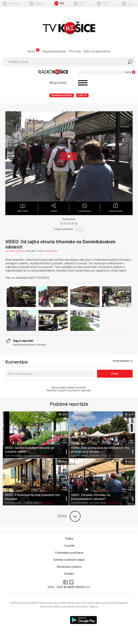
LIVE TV (82, 95)
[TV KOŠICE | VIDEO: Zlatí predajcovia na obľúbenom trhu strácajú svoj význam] (102, 434)
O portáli (69, 545)
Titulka (69, 538)
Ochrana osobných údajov (69, 559)
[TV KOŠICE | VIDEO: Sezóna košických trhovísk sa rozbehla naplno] (36, 434)
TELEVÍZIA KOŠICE (14, 251)
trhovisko (41, 344)
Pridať (114, 373)
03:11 (64, 414)
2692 (64, 488)
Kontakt (69, 573)
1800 (130, 441)
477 (64, 441)
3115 (130, 488)
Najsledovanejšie (54, 51)
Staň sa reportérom (97, 51)
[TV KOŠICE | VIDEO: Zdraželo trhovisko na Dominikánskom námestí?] (102, 482)
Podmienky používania (69, 552)
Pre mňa (75, 51)
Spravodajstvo (51, 251)
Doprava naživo (61, 95)
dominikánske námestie (24, 344)
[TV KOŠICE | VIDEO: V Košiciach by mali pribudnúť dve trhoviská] (36, 482)
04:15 (64, 462)
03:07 (130, 462)
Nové (32, 51)
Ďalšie (62, 516)
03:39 (130, 414)
